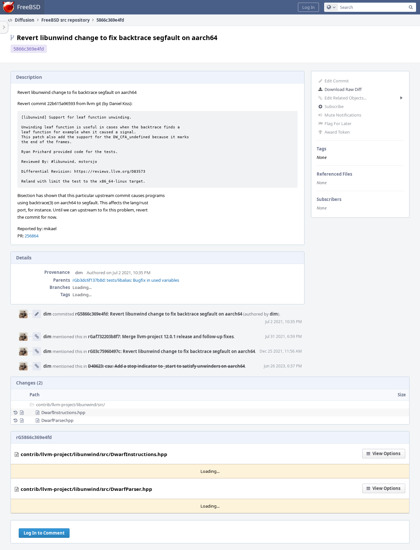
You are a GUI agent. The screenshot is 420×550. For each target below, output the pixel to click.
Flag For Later (338, 123)
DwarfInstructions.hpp (63, 412)
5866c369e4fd (28, 49)
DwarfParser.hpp (57, 420)
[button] (308, 7)
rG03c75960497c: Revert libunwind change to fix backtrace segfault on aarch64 (171, 351)
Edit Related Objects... (346, 98)
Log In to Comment (44, 533)
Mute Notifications (343, 115)
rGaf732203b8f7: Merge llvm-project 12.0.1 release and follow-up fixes (161, 337)
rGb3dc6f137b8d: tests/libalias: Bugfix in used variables (126, 280)
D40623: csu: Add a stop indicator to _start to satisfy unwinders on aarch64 (166, 366)
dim (79, 272)
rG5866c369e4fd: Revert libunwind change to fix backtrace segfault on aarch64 (158, 314)
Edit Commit (337, 81)
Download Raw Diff (343, 89)
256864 (31, 236)
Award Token (337, 132)
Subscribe (334, 106)
